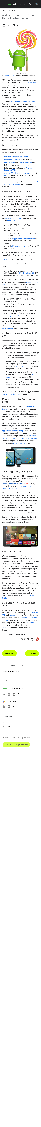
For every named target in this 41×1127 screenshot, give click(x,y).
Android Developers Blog (22, 4)
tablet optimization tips (29, 438)
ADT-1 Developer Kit (26, 273)
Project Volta (9, 163)
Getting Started (19, 443)
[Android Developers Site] (6, 688)
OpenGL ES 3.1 (10, 173)
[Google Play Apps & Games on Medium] (10, 706)
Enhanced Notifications (13, 160)
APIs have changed (22, 366)
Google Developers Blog (11, 671)
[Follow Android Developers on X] (20, 694)
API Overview (31, 623)
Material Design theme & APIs (16, 157)
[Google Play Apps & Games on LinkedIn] (5, 706)
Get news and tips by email (16, 744)
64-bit (6, 175)
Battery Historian (25, 163)
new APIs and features (11, 394)
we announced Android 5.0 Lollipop (24, 102)
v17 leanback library (19, 246)
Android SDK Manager (13, 218)
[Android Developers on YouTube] (5, 694)
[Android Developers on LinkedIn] (10, 694)
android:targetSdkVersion (13, 484)
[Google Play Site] (5, 701)
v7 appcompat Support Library (23, 239)
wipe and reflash (15, 316)
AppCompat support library (12, 431)
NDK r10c (8, 259)
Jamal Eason (9, 76)
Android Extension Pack (26, 173)
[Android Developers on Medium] (15, 694)
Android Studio (13, 221)
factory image (7, 328)
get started (13, 615)
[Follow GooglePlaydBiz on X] (15, 706)
